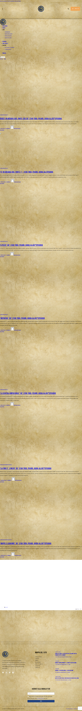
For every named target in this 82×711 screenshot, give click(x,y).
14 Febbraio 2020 (3, 480)
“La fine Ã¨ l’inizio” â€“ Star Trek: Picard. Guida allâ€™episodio (25, 468)
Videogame (57, 661)
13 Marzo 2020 (2, 330)
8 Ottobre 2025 (58, 672)
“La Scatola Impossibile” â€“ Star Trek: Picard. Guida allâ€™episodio (28, 393)
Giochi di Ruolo (58, 676)
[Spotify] (8, 9)
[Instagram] (4, 9)
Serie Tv (6, 114)
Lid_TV (6, 607)
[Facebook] (2, 9)
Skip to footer (18, 1)
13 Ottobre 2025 (58, 656)
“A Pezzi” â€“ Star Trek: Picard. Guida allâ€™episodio (21, 245)
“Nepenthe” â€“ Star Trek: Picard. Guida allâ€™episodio (22, 318)
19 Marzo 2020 (2, 255)
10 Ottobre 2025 (58, 664)
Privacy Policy (40, 698)
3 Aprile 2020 (2, 128)
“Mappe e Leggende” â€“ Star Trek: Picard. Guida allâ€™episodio (25, 543)
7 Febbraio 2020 (3, 555)
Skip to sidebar (10, 1)
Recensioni (7, 464)
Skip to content (3, 1)
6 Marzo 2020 (2, 405)
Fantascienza (2, 114)
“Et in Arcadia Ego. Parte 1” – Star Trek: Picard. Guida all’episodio (26, 172)
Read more (2, 130)
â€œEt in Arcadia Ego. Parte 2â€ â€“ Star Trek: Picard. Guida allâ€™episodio (31, 118)
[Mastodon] (6, 9)
